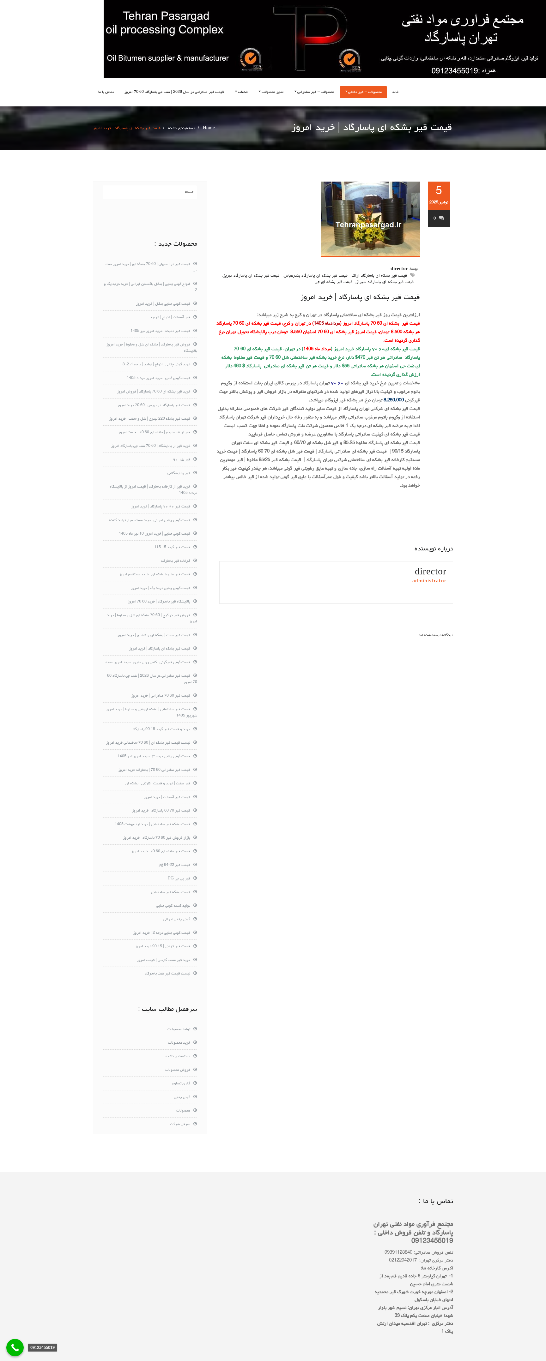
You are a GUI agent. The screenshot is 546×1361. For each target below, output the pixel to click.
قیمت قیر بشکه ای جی (333, 282)
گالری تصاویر (180, 1084)
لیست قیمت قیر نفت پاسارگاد (167, 974)
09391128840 (398, 1253)
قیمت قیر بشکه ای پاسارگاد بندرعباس (316, 275)
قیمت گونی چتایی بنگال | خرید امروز (163, 304)
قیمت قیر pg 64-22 (174, 865)
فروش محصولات (177, 1070)
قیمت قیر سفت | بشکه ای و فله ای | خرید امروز (154, 635)
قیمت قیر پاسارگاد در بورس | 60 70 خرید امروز (154, 405)
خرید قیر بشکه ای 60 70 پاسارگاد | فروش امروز (153, 392)
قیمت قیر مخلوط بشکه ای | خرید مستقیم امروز (154, 575)
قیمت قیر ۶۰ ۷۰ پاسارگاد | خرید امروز (160, 507)
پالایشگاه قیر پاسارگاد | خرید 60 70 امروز (159, 602)
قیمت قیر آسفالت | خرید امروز (167, 797)
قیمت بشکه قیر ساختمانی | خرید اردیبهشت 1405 (152, 824)
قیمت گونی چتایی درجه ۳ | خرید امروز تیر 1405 (154, 756)
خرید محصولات (179, 1043)
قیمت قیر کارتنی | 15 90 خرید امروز (162, 946)
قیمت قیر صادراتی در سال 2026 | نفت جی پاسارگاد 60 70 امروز (174, 92)
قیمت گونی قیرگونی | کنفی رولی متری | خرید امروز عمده (148, 662)
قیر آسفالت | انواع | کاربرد (170, 317)
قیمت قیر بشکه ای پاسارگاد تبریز (251, 275)
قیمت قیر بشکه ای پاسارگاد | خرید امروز (360, 297)
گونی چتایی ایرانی (176, 919)
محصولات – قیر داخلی (365, 92)
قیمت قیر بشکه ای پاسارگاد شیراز (385, 282)
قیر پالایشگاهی (178, 473)
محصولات (183, 1111)
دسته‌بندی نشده (181, 128)
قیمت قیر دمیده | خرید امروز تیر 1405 (160, 331)
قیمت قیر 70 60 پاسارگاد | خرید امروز (161, 811)
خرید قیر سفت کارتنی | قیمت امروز (163, 960)
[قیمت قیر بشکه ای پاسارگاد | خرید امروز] (318, 219)
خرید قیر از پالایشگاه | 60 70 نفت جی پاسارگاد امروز (150, 446)
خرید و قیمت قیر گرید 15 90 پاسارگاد (161, 729)
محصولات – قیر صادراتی (316, 92)
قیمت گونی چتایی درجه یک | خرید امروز (160, 588)
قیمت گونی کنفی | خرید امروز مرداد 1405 (158, 378)
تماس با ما (106, 92)
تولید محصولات (178, 1029)
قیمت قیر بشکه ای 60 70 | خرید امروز (160, 851)
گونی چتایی (182, 1097)
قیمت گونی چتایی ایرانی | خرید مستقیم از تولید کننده (149, 520)
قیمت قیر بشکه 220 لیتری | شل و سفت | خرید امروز (149, 419)
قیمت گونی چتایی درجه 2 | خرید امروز (161, 933)
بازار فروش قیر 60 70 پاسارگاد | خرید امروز (156, 838)
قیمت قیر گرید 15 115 (172, 547)
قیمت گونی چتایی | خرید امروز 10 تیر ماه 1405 (154, 534)
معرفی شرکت (180, 1124)
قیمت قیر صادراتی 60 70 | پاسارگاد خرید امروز (154, 770)
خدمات (243, 92)
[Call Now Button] (15, 1347)
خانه (395, 92)
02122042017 (403, 1260)
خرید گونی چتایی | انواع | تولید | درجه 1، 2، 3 (156, 365)
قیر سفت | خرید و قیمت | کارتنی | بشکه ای (157, 784)
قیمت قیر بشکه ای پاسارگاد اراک (379, 275)
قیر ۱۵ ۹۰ (181, 460)
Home (209, 128)
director (399, 269)
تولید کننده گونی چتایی (173, 906)
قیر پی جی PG (179, 879)
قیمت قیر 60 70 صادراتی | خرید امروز (160, 696)
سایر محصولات (272, 92)
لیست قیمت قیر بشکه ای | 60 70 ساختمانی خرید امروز (148, 743)
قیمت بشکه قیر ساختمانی (170, 892)
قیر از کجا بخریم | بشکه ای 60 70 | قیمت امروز (154, 432)
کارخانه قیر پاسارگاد (175, 561)
